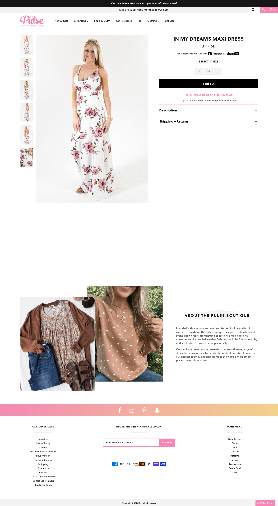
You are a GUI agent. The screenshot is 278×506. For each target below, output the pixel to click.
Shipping (43, 464)
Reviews (43, 472)
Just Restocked (124, 20)
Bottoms (234, 455)
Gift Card (170, 20)
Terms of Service (43, 460)
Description (168, 110)
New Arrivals (61, 20)
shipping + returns (173, 121)
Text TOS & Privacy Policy (43, 451)
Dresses (235, 451)
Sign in (184, 100)
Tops (234, 447)
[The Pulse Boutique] (32, 20)
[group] (92, 119)
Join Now (167, 442)
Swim (235, 443)
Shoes (235, 460)
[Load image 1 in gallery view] (92, 119)
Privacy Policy (43, 455)
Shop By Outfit (102, 20)
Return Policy (43, 443)
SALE (234, 472)
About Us (43, 439)
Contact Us (43, 468)
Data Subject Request (43, 476)
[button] (265, 503)
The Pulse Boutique (146, 502)
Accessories (235, 464)
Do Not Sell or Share (43, 480)
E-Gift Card (235, 468)
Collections (80, 20)
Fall (140, 20)
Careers (43, 447)
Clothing (152, 20)
